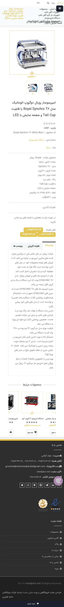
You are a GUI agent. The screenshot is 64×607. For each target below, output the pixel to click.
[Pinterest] (34, 485)
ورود (57, 569)
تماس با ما (54, 562)
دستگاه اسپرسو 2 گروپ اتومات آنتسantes (26, 418)
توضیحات (49, 245)
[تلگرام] (47, 485)
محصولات (54, 532)
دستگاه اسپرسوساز (36, 140)
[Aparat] (40, 485)
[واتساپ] (28, 485)
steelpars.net (43, 472)
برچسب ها (18, 246)
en (38, 3)
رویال (48, 147)
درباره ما (55, 550)
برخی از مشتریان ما (50, 556)
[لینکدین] (53, 485)
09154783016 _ (33, 230)
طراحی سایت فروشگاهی (50, 592)
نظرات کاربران (33, 246)
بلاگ (57, 544)
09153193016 (28, 234)
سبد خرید (30, 432)
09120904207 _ (46, 234)
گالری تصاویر (53, 538)
